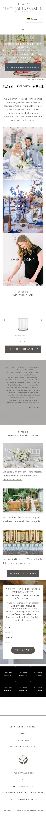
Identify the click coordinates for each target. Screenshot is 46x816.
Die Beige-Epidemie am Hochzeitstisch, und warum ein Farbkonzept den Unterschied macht (22, 476)
